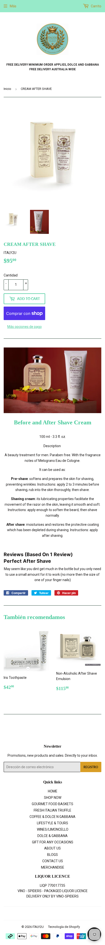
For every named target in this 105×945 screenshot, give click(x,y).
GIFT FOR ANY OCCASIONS (52, 842)
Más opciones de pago (24, 327)
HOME (52, 791)
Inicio (7, 89)
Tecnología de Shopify (64, 927)
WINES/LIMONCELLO (52, 829)
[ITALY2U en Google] (51, 913)
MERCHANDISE (52, 867)
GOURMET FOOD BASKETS (52, 804)
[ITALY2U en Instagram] (60, 913)
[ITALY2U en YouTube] (68, 913)
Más (13, 6)
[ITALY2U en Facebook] (42, 913)
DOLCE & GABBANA (52, 836)
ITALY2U (38, 927)
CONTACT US (52, 861)
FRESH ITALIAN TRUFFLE (52, 810)
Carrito (95, 6)
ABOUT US (52, 848)
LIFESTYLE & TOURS (52, 823)
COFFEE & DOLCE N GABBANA (52, 817)
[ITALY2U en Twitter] (34, 913)
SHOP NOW (52, 798)
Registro (91, 767)
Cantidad (11, 275)
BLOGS (52, 855)
